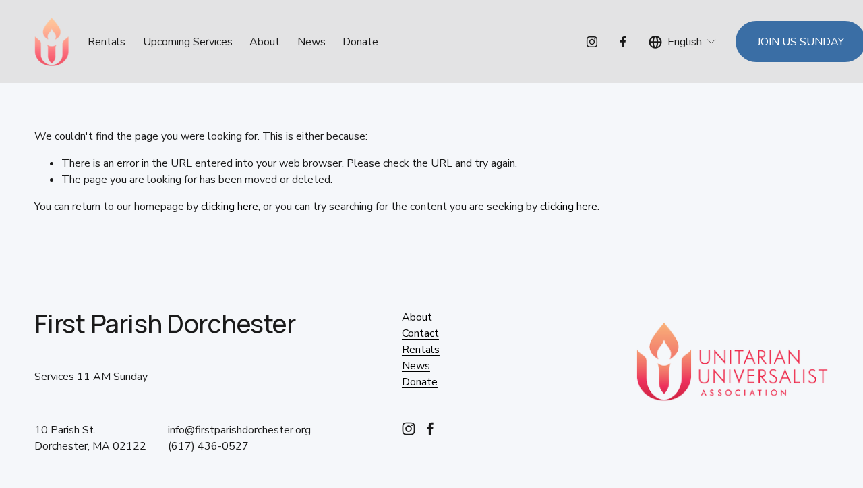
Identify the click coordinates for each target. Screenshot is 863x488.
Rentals (421, 349)
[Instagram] (592, 42)
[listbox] (683, 41)
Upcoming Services (188, 41)
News (311, 41)
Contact (420, 333)
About (264, 41)
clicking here (229, 206)
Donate (360, 41)
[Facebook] (623, 42)
